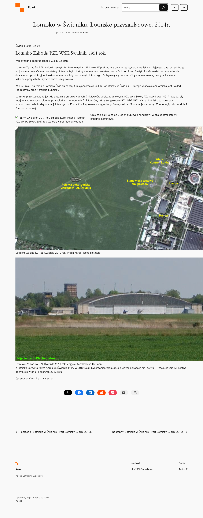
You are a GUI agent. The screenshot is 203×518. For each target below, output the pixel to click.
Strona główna (110, 7)
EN (183, 7)
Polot (31, 7)
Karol (85, 32)
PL (175, 7)
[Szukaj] (163, 7)
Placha (18, 501)
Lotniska (75, 32)
